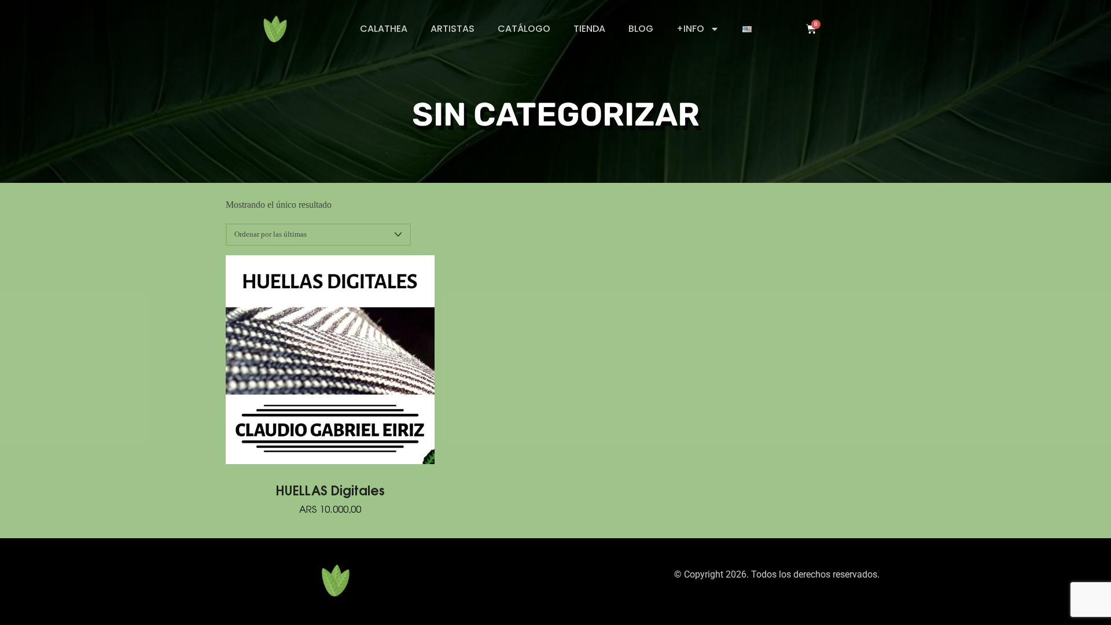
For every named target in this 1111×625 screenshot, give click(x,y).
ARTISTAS (452, 28)
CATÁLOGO (524, 28)
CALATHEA (383, 28)
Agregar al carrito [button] (330, 359)
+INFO (690, 28)
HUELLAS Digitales (330, 489)
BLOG (640, 28)
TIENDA (589, 28)
